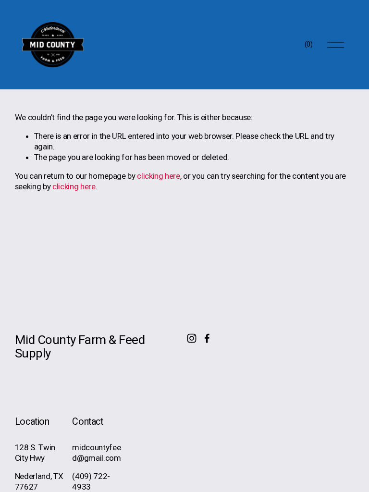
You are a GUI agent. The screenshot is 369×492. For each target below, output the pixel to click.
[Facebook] (207, 338)
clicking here (158, 176)
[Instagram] (192, 338)
